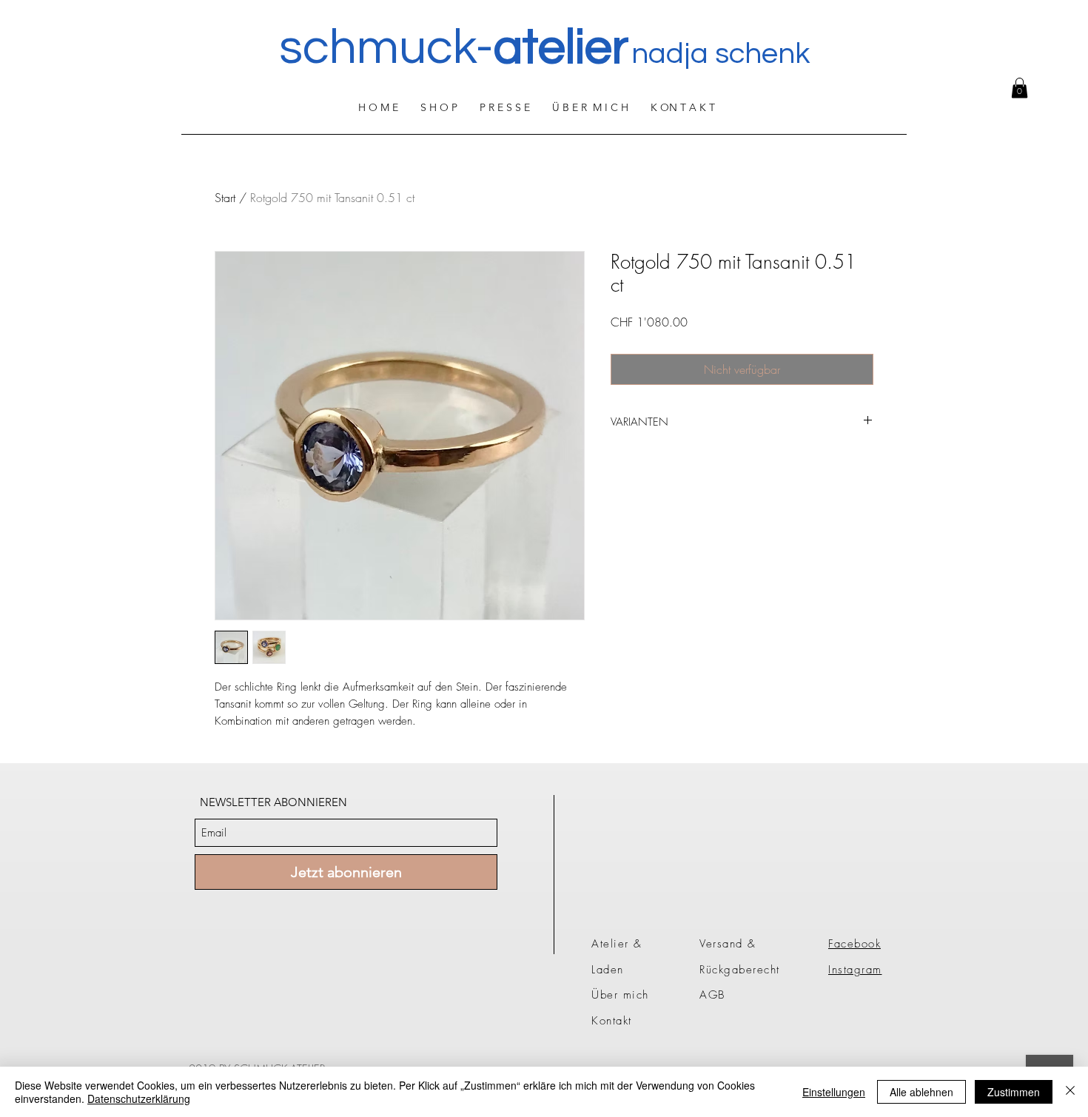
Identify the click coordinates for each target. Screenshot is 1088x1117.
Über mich (620, 994)
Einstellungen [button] (833, 1091)
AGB (712, 994)
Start (225, 197)
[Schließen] (1070, 1092)
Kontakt (611, 1020)
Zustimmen (1013, 1091)
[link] (1019, 88)
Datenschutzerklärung (138, 1098)
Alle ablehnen (921, 1091)
